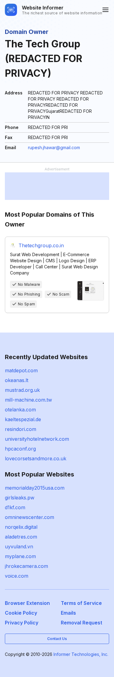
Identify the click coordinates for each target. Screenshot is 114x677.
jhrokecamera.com (26, 566)
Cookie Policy (21, 613)
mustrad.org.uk (22, 390)
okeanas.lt (16, 380)
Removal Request (81, 623)
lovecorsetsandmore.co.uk (35, 458)
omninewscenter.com (29, 517)
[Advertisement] (57, 186)
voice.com (16, 576)
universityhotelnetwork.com (37, 439)
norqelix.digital (21, 527)
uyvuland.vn (19, 546)
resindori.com (20, 429)
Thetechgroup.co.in (41, 245)
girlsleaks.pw (19, 498)
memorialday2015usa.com (34, 488)
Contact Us (57, 638)
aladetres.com (21, 537)
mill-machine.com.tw (28, 400)
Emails (68, 613)
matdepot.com (21, 370)
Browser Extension (27, 603)
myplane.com (20, 556)
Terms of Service (81, 603)
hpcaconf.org (20, 449)
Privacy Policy (21, 623)
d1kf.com (15, 507)
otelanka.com (20, 410)
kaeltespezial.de (23, 419)
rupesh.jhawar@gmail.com (54, 147)
